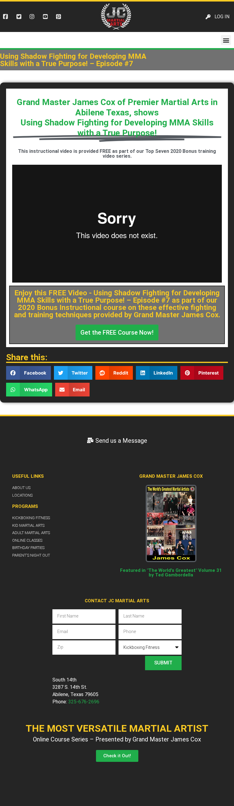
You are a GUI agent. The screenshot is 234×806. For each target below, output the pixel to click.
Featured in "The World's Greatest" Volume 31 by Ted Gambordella (171, 573)
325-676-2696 (83, 702)
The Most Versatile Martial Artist (117, 728)
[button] (226, 40)
